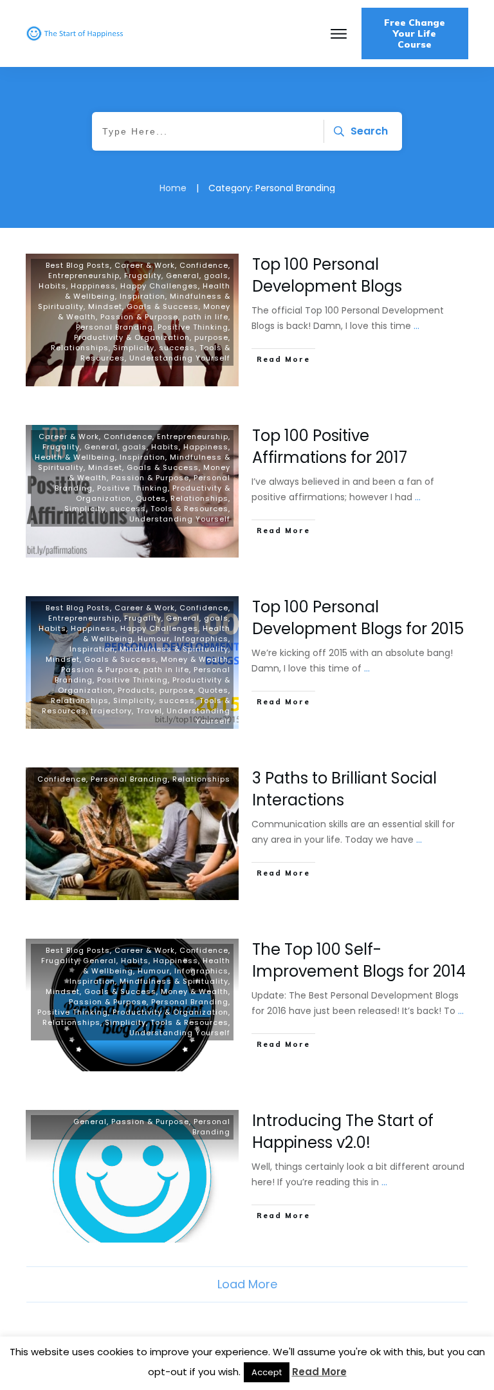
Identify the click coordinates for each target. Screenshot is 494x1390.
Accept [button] (267, 1372)
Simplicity (133, 348)
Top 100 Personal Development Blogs (327, 275)
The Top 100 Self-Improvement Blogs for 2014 (359, 960)
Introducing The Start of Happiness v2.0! (343, 1131)
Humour (154, 639)
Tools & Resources (189, 508)
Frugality (142, 275)
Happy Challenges (159, 286)
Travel (149, 711)
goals (216, 275)
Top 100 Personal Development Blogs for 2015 (358, 617)
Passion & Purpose (139, 317)
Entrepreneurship (84, 275)
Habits (52, 286)
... (416, 325)
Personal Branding (114, 327)
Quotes (151, 498)
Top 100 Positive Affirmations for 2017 (329, 446)
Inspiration (142, 296)
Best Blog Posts (78, 265)
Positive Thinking (193, 327)
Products (136, 690)
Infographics (201, 639)
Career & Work (144, 265)
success (177, 348)
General (182, 275)
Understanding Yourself (179, 358)
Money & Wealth (194, 659)
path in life (205, 317)
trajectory (111, 711)
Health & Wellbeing (75, 457)
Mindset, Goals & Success (143, 306)
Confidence (203, 265)
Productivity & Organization (132, 337)
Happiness (93, 286)
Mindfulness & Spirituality (174, 649)
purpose (211, 337)
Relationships (80, 348)
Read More (319, 1371)
